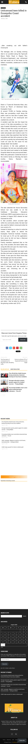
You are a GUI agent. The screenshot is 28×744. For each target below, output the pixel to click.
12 (10, 636)
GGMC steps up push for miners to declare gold (12, 447)
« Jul (2, 647)
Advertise (9, 739)
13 (14, 636)
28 (18, 642)
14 (18, 636)
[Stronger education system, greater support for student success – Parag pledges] (4, 382)
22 (21, 639)
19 (10, 639)
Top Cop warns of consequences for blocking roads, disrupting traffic (7, 362)
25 (6, 642)
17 (3, 639)
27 (14, 642)
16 (25, 636)
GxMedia (15, 742)
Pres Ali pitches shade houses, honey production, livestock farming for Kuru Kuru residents (18, 375)
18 (6, 639)
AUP (13, 739)
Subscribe (22, 339)
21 (18, 639)
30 (25, 642)
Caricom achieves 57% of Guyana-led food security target (21, 361)
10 (3, 636)
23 (25, 639)
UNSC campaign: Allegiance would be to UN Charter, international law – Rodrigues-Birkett (13, 441)
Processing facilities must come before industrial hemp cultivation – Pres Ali (18, 389)
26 (10, 642)
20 (14, 639)
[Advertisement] (14, 31)
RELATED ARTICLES (5, 369)
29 (21, 642)
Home (4, 739)
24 (3, 642)
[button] (26, 2)
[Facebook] (12, 734)
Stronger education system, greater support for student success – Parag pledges (17, 382)
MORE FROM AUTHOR (15, 369)
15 (21, 636)
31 (3, 645)
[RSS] (16, 734)
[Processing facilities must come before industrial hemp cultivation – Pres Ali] (4, 389)
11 (6, 636)
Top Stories (3, 7)
